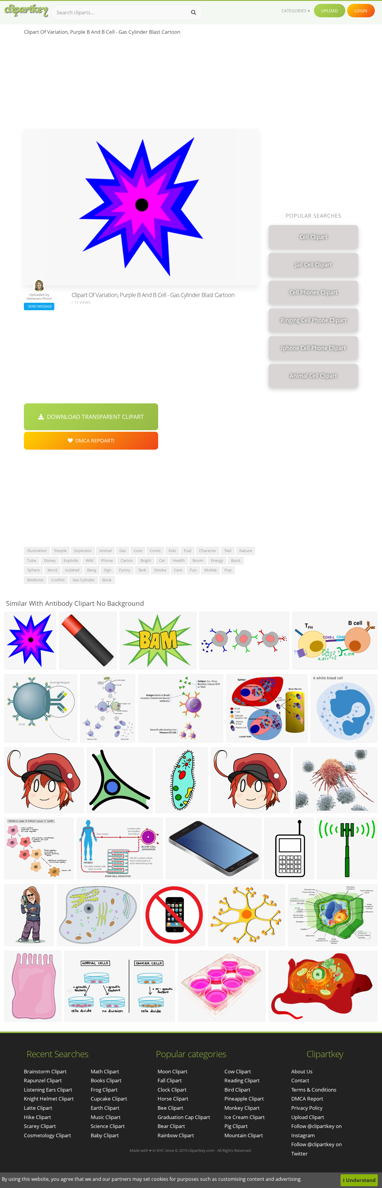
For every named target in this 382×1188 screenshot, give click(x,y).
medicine (35, 580)
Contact (300, 1080)
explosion (83, 550)
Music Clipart (106, 1117)
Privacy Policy (307, 1107)
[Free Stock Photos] (26, 10)
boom (197, 560)
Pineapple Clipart (244, 1098)
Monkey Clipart (242, 1107)
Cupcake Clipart (109, 1098)
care (178, 570)
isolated (72, 570)
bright (146, 560)
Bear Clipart (171, 1126)
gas (122, 550)
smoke (160, 570)
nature (245, 550)
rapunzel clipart (43, 1080)
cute (138, 550)
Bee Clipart (170, 1107)
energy (217, 560)
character (207, 550)
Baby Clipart (105, 1135)
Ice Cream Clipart (244, 1117)
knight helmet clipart (49, 1098)
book (107, 580)
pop (228, 570)
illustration (37, 550)
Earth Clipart (105, 1107)
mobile (210, 570)
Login (361, 10)
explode (71, 560)
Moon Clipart (172, 1071)
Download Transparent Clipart (94, 417)
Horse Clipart (173, 1098)
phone (107, 560)
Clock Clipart (172, 1089)
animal (105, 550)
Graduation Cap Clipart (184, 1117)
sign (107, 570)
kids (172, 550)
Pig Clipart (236, 1126)
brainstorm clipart (45, 1071)
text (228, 550)
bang (91, 570)
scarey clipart (40, 1126)
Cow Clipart (237, 1071)
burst (236, 560)
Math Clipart (105, 1071)
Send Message (39, 306)
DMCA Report (307, 1098)
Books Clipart (106, 1080)
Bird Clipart (237, 1089)
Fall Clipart (170, 1080)
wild (89, 560)
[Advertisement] (141, 84)
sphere (33, 570)
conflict (58, 580)
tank (142, 570)
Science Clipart (108, 1126)
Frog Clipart (104, 1089)
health (179, 560)
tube (31, 560)
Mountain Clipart (243, 1135)
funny (124, 570)
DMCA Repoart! (94, 440)
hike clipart (37, 1117)
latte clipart (38, 1107)
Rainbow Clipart (176, 1135)
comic (155, 550)
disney (50, 560)
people (60, 550)
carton (127, 560)
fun (193, 570)
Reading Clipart (242, 1080)
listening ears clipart (48, 1089)
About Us (301, 1071)
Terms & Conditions (313, 1089)
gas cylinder (84, 580)
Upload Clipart (307, 1117)
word (52, 570)
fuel (187, 550)
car (162, 560)
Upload (329, 10)
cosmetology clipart (47, 1135)
